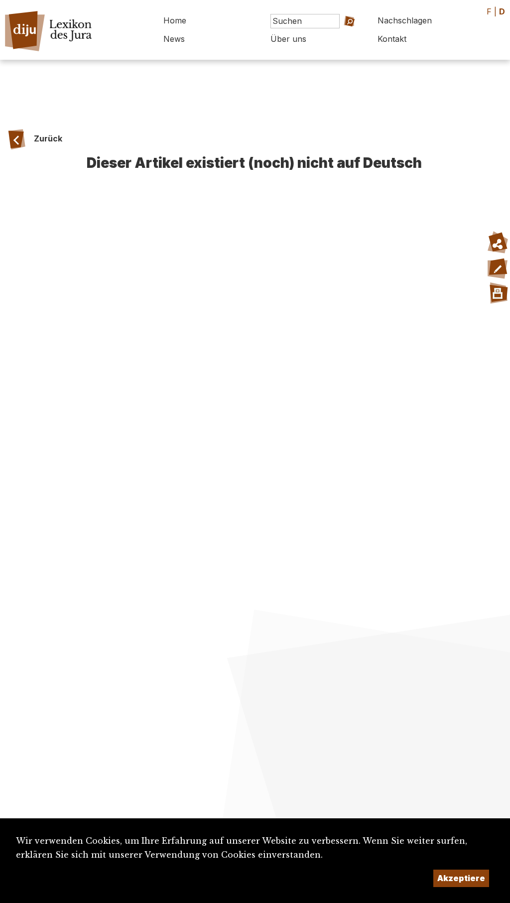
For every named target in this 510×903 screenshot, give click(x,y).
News (174, 39)
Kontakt (392, 39)
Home (174, 20)
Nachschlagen (405, 20)
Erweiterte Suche (333, 35)
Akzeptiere (461, 878)
